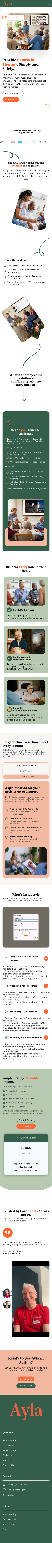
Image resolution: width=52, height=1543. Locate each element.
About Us (7, 1460)
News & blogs (9, 1450)
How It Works (9, 1440)
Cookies (6, 1529)
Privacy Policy (9, 1514)
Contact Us (8, 1465)
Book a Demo (10, 99)
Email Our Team (26, 1386)
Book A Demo (26, 1120)
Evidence (7, 1455)
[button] (48, 4)
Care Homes (9, 1445)
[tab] (26, 771)
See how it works (13, 93)
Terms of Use (9, 1519)
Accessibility (8, 1524)
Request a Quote (26, 1126)
